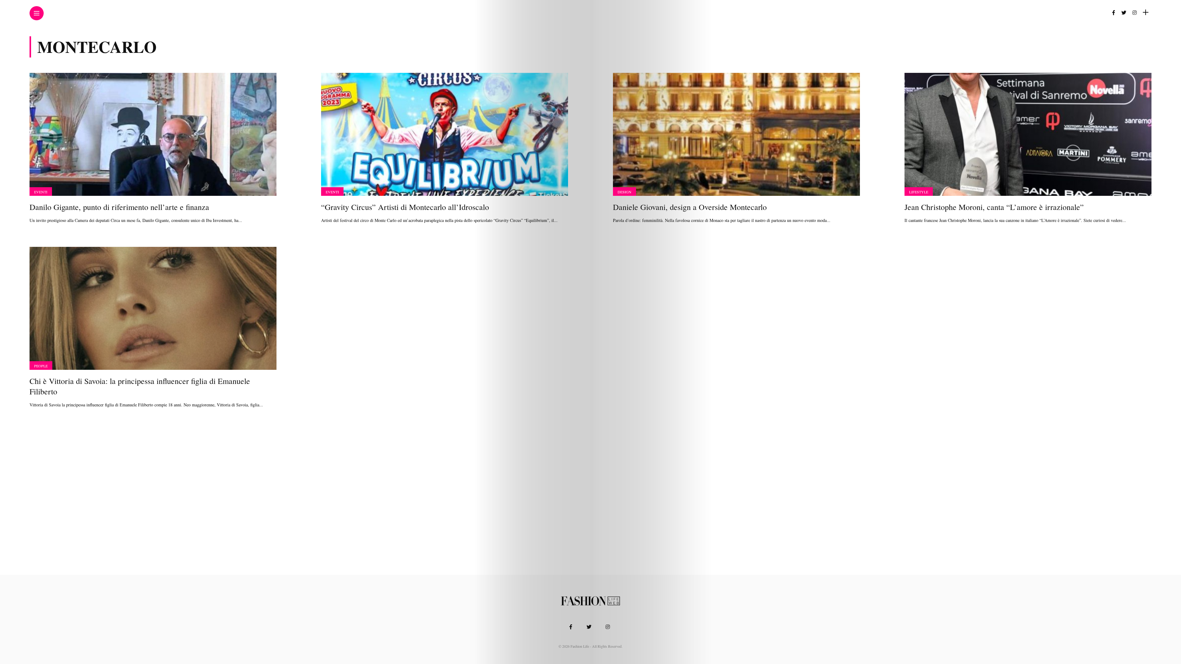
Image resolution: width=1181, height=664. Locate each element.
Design (624, 191)
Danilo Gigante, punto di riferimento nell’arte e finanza (119, 207)
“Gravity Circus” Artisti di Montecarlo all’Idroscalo (405, 207)
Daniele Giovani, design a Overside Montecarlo (690, 207)
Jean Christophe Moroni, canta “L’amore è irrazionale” (994, 207)
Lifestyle (918, 191)
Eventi (40, 191)
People (41, 365)
